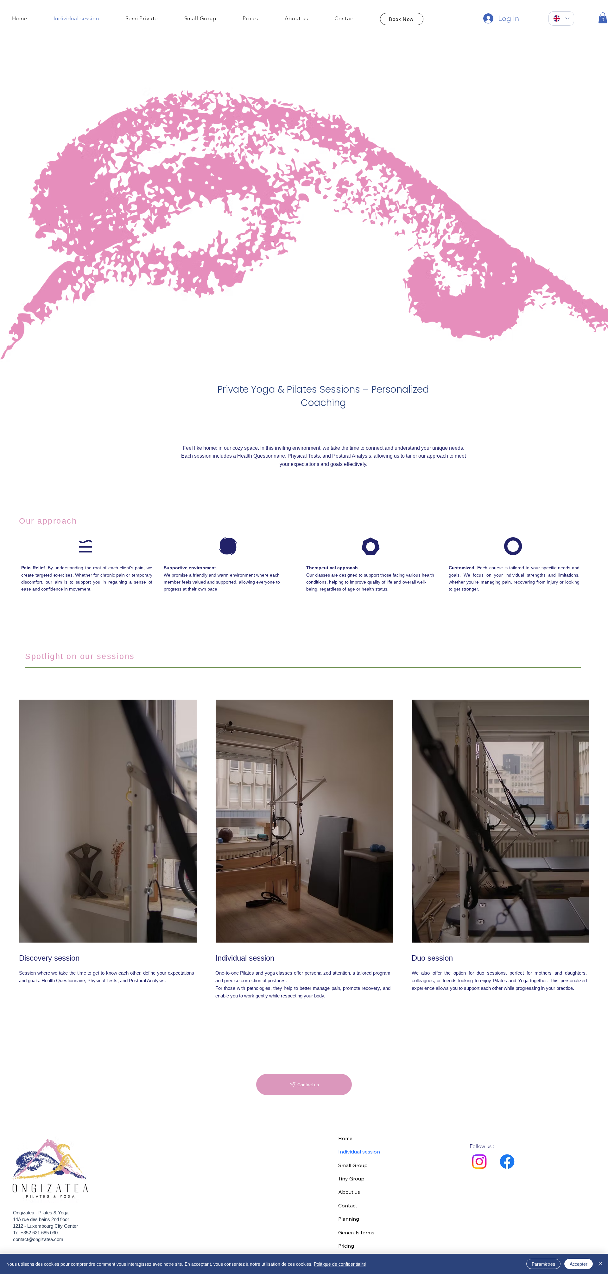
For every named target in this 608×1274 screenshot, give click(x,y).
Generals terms (356, 1232)
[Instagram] (479, 1161)
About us (349, 1192)
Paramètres (543, 1264)
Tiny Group (351, 1178)
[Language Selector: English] (561, 18)
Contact (347, 1205)
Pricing (346, 1246)
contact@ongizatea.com (38, 1239)
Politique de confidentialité (340, 1264)
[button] (602, 17)
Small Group (353, 1165)
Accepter (578, 1264)
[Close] (600, 1264)
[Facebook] (507, 1161)
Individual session (359, 1151)
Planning (348, 1219)
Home (345, 1138)
